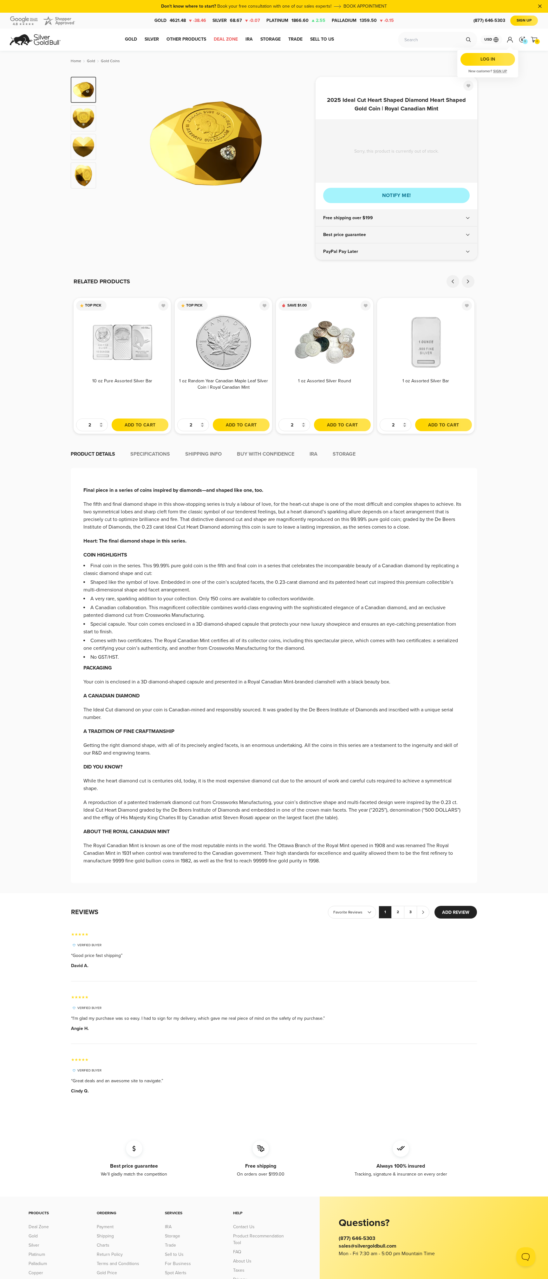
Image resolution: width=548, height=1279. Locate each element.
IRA (168, 1227)
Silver (236, 20)
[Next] (301, 143)
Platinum (295, 20)
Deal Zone (39, 1227)
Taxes (239, 1270)
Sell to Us (174, 1254)
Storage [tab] (344, 454)
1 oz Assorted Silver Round (324, 381)
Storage (172, 1236)
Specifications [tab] (150, 454)
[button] (396, 218)
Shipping (105, 1236)
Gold (180, 20)
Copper (36, 1273)
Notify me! (396, 195)
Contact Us (244, 1227)
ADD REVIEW (455, 912)
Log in (487, 59)
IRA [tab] (313, 454)
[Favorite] (468, 86)
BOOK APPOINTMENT (365, 6)
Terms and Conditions (118, 1263)
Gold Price (107, 1273)
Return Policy (110, 1254)
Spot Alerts (175, 1273)
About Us (242, 1261)
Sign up (500, 71)
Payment (105, 1227)
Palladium (363, 20)
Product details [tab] (93, 454)
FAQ (237, 1252)
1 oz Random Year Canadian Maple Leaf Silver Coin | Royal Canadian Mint (223, 384)
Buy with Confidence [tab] (265, 454)
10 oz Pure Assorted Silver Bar (122, 381)
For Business (178, 1263)
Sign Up (524, 20)
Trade (170, 1245)
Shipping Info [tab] (203, 454)
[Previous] (110, 143)
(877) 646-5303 (489, 20)
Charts (103, 1245)
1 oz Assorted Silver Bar (425, 381)
